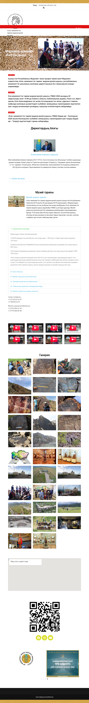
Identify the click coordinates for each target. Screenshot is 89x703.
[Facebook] (38, 637)
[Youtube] (50, 637)
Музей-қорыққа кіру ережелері (24, 276)
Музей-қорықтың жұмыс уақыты (25, 291)
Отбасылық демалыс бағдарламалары (28, 286)
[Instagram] (44, 637)
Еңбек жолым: (18, 179)
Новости (11, 75)
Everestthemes (48, 697)
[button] (42, 68)
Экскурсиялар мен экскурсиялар (25, 281)
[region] (44, 53)
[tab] (44, 178)
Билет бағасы (18, 272)
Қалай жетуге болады (21, 229)
